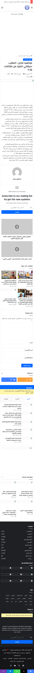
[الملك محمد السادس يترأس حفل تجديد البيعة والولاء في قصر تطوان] (25, 274)
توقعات (7, 598)
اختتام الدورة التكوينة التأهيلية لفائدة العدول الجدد (11, 423)
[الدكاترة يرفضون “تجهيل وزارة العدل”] (25, 504)
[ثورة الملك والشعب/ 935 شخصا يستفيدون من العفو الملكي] (8, 485)
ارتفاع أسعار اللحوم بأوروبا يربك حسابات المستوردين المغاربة (13, 439)
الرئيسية (29, 55)
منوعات (30, 558)
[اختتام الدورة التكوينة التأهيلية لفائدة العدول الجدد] (27, 424)
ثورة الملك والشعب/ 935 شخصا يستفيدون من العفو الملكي (15, 1)
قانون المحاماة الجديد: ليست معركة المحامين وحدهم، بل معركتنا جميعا (26, 493)
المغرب (18, 598)
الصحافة (30, 598)
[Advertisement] (17, 35)
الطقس (24, 598)
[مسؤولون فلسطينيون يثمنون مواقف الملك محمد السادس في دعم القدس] (8, 274)
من (26, 604)
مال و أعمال (28, 556)
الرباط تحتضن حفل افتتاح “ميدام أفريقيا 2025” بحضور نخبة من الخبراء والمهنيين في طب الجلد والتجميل (12, 415)
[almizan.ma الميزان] (27, 7)
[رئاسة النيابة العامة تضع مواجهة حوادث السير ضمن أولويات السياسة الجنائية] (27, 407)
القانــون (29, 542)
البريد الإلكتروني (28, 350)
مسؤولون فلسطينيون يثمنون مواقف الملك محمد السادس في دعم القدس (9, 282)
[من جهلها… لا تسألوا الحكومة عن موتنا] (28, 583)
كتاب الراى (29, 553)
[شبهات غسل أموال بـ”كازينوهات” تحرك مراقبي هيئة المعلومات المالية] (8, 504)
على (16, 601)
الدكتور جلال (27, 74)
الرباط (7, 595)
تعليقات (6, 399)
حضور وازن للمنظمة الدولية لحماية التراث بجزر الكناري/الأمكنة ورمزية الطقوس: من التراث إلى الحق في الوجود (25, 301)
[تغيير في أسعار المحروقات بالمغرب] (17, 583)
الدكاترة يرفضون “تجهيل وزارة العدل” (26, 512)
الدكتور (12, 595)
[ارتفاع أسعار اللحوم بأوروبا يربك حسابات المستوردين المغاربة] (27, 440)
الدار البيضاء (19, 595)
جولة (31, 601)
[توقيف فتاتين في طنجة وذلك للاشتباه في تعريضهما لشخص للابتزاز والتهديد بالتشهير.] (27, 432)
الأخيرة (17, 399)
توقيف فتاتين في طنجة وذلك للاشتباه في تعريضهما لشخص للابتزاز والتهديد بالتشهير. (11, 432)
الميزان (12, 598)
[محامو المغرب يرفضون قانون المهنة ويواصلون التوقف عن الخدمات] (6, 576)
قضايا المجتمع (28, 550)
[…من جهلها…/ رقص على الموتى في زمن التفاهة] (28, 570)
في (11, 601)
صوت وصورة (28, 545)
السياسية (29, 536)
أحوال (26, 595)
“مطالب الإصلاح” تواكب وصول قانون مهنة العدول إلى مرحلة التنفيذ (9, 300)
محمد (30, 604)
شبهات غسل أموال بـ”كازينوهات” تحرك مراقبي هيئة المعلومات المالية (9, 513)
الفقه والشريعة (22, 55)
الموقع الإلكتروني (28, 357)
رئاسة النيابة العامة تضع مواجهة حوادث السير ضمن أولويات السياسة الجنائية (12, 406)
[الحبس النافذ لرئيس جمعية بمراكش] (6, 583)
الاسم (31, 342)
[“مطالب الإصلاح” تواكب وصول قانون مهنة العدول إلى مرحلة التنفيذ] (8, 293)
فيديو (30, 547)
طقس (20, 601)
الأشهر (28, 399)
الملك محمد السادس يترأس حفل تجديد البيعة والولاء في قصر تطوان (25, 282)
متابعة (7, 601)
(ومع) (30, 595)
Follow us (30, 609)
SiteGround (17, 655)
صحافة (25, 601)
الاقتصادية (29, 531)
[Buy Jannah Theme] (17, 14)
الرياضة (30, 534)
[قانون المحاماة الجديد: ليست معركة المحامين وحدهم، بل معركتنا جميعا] (25, 485)
